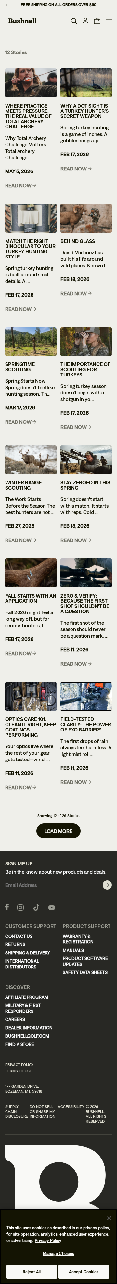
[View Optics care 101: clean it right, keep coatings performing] (31, 696)
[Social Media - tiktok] (36, 907)
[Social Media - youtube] (52, 907)
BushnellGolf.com (27, 1036)
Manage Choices (58, 1253)
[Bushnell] (22, 20)
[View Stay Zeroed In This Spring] (86, 459)
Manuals (73, 950)
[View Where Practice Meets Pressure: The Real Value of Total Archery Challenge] (31, 82)
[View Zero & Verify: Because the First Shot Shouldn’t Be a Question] (86, 572)
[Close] (109, 1218)
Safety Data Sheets (85, 972)
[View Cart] (97, 21)
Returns (15, 944)
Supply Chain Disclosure (16, 1111)
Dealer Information (29, 1027)
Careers (15, 1019)
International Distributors (22, 963)
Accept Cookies (84, 1271)
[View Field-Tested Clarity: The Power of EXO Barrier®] (86, 696)
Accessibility (71, 1106)
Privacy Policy (19, 1064)
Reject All (32, 1271)
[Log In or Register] (85, 21)
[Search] (74, 21)
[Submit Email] (107, 885)
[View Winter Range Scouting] (31, 459)
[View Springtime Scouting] (31, 341)
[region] (58, 1246)
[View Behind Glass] (86, 218)
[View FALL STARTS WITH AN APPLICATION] (31, 572)
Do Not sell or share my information (42, 1111)
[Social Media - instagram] (20, 907)
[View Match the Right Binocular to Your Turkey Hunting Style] (31, 218)
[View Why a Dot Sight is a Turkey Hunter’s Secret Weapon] (86, 82)
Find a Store (19, 1044)
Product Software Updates (85, 961)
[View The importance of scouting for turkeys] (86, 341)
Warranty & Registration (78, 939)
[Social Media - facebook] (7, 907)
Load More (58, 831)
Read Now (18, 185)
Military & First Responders (23, 1008)
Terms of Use (18, 1071)
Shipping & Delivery (27, 952)
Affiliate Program (26, 997)
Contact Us (18, 936)
